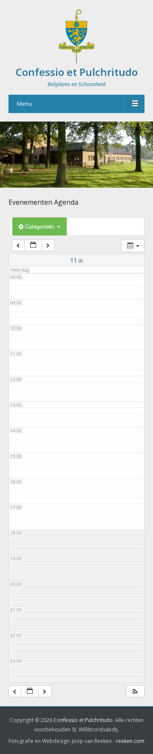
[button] (135, 691)
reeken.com (130, 741)
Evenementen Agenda (43, 202)
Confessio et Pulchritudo (77, 72)
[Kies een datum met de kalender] (33, 245)
